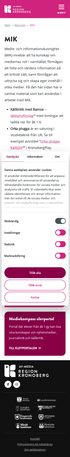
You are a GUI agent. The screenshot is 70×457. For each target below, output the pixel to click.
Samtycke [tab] (12, 156)
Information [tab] (35, 156)
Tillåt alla (35, 273)
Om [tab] (57, 156)
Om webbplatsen (35, 449)
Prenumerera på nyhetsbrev (35, 444)
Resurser (20, 25)
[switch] (60, 233)
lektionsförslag (22, 115)
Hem (7, 25)
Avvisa (35, 297)
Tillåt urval (35, 285)
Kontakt (35, 439)
